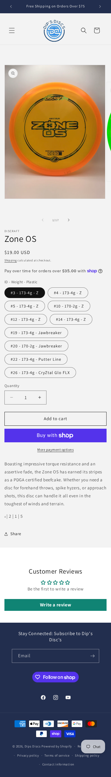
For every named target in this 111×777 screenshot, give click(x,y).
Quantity (11, 385)
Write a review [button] (55, 605)
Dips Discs (33, 746)
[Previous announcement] (10, 6)
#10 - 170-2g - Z (69, 306)
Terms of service (56, 755)
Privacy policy (28, 755)
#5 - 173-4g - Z (25, 306)
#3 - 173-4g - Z (25, 292)
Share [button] (15, 533)
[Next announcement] (100, 6)
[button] (11, 30)
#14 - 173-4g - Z (71, 319)
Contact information (58, 764)
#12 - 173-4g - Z (26, 319)
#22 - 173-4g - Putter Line (36, 359)
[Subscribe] (92, 656)
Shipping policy (87, 755)
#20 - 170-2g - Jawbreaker (36, 346)
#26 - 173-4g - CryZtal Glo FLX (40, 372)
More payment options (55, 449)
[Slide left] (42, 219)
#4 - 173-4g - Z (68, 292)
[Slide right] (68, 219)
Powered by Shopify (56, 746)
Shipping (10, 260)
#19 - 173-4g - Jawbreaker (36, 332)
